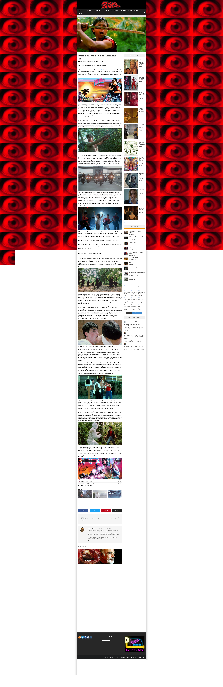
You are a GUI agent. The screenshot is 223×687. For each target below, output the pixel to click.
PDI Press (81, 10)
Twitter (128, 16)
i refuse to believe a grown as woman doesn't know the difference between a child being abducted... (133, 329)
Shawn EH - (130, 333)
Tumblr (133, 16)
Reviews (116, 10)
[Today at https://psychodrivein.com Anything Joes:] (134, 293)
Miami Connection (97, 506)
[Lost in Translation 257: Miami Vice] (114, 494)
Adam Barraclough (82, 61)
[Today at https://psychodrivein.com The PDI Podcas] (127, 293)
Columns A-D (90, 10)
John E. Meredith (133, 281)
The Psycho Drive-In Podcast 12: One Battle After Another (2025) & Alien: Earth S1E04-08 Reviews (134, 337)
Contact (142, 16)
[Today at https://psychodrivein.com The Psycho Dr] (134, 300)
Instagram (124, 16)
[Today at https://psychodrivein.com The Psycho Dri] (141, 293)
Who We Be (138, 16)
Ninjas (103, 506)
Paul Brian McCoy (134, 234)
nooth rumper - (131, 321)
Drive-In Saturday (90, 61)
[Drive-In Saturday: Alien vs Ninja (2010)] (85, 494)
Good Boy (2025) (87, 16)
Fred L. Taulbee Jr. (134, 244)
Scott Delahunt (133, 255)
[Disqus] (100, 583)
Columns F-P (99, 10)
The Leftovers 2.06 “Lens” (114, 518)
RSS (115, 16)
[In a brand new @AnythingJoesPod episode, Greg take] (141, 307)
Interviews (124, 10)
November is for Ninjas (109, 506)
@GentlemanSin (99, 538)
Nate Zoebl (132, 264)
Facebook (119, 16)
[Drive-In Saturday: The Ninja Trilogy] (100, 494)
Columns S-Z (108, 10)
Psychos (136, 10)
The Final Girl (133, 259)
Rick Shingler (133, 239)
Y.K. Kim (100, 69)
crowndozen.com (100, 531)
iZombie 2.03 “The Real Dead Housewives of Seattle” (90, 519)
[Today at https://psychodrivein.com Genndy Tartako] (141, 300)
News (129, 10)
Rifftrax (94, 452)
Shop (80, 13)
